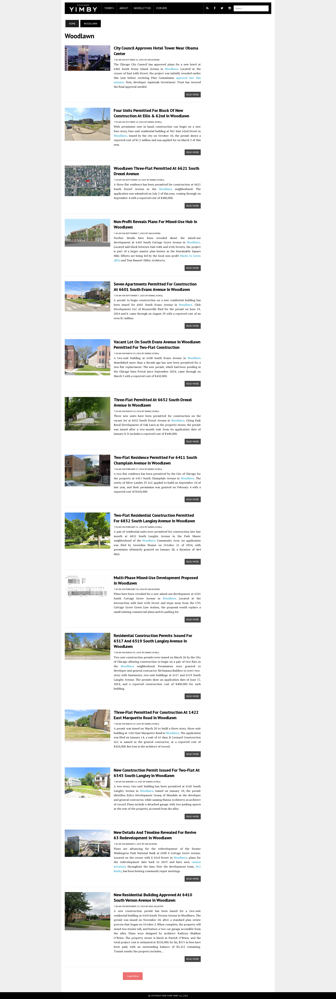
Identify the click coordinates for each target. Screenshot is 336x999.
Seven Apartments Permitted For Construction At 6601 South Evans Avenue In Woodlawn (155, 286)
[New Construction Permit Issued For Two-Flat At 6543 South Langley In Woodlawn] (87, 795)
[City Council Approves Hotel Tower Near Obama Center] (87, 68)
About (124, 8)
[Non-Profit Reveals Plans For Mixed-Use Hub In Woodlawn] (87, 244)
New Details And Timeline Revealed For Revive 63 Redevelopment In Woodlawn (155, 835)
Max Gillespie (156, 906)
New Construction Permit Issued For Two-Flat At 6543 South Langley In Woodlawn (157, 772)
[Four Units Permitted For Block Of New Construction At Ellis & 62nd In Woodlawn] (87, 138)
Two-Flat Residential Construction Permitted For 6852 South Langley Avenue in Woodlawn (154, 518)
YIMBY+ (109, 8)
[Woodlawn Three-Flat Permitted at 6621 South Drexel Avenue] (87, 193)
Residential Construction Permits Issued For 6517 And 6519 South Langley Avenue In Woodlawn (153, 641)
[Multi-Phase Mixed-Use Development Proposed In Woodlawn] (87, 595)
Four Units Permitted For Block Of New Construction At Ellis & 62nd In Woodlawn (151, 113)
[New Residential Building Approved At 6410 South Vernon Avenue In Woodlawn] (87, 928)
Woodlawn (171, 69)
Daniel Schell (154, 122)
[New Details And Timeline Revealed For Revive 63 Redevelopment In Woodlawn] (87, 854)
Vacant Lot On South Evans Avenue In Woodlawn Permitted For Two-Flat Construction (157, 344)
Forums (161, 8)
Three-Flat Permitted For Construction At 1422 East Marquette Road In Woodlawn (156, 715)
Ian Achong (153, 59)
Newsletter (142, 8)
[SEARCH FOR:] (251, 8)
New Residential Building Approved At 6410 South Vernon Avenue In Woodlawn (153, 897)
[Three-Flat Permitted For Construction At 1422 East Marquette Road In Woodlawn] (87, 739)
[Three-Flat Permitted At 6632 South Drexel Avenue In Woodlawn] (87, 428)
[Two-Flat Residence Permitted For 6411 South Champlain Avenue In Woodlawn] (87, 484)
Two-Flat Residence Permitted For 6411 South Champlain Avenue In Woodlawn (155, 460)
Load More (133, 976)
